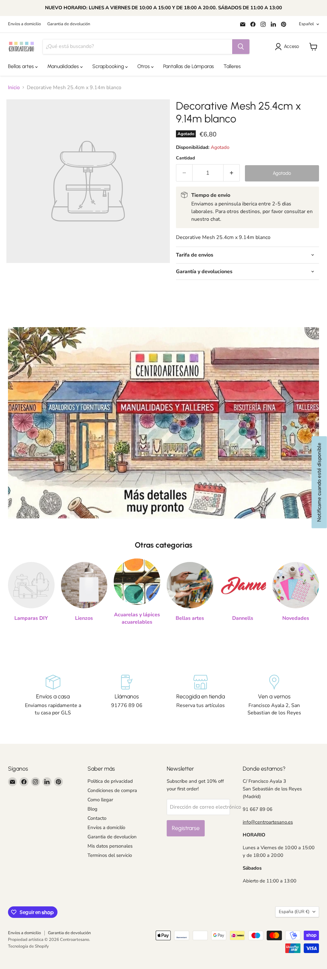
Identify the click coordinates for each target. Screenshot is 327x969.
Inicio (14, 87)
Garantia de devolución (68, 24)
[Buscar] (240, 46)
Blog (92, 809)
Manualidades (63, 66)
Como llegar (100, 799)
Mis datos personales (110, 846)
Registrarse (186, 828)
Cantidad (185, 158)
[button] (288, 46)
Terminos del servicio (109, 855)
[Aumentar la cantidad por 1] (232, 173)
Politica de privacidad (110, 781)
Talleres (232, 66)
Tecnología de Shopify (28, 946)
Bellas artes (21, 66)
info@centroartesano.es (268, 822)
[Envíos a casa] (53, 695)
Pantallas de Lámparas (188, 66)
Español (306, 24)
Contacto (96, 818)
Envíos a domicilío (106, 827)
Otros (144, 66)
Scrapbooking (108, 66)
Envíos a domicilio (24, 24)
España (294, 912)
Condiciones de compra (112, 790)
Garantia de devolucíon (112, 837)
